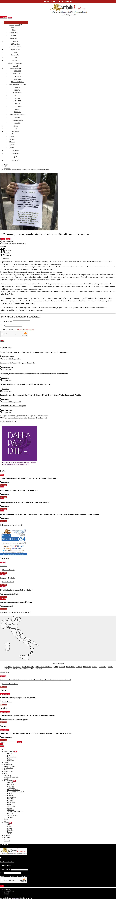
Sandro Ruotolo (7, 367)
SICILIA (17, 109)
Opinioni (3, 562)
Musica (12, 145)
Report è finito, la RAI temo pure (13, 406)
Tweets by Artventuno (7, 862)
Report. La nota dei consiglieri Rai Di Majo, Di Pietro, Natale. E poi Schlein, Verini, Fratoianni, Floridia (40, 395)
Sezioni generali (15, 25)
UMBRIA (17, 117)
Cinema (12, 136)
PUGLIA (17, 104)
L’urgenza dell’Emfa (7, 578)
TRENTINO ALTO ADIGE (17, 115)
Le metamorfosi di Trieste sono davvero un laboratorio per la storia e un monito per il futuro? (35, 680)
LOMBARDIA (17, 93)
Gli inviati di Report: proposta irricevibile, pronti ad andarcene (25, 384)
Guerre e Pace (15, 55)
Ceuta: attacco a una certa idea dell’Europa (16, 602)
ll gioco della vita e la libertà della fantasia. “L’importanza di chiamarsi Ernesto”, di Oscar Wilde (35, 733)
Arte (12, 134)
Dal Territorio (14, 69)
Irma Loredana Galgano (10, 684)
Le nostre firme (9, 891)
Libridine (12, 142)
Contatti (6, 893)
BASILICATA (17, 74)
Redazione (5, 378)
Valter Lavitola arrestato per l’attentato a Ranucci (19, 490)
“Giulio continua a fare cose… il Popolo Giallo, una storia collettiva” (25, 502)
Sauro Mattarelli (7, 606)
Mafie (15, 52)
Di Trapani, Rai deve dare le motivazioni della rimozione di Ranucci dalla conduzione (34, 374)
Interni (13, 27)
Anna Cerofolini (8, 241)
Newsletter (15, 153)
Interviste (16, 151)
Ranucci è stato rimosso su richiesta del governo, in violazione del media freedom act (34, 352)
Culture (13, 35)
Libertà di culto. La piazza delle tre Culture (16, 590)
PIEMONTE (17, 101)
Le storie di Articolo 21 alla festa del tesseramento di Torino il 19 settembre (29, 478)
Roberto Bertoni (7, 410)
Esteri (13, 30)
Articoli (2, 239)
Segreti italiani (15, 49)
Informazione (13, 33)
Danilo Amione (7, 702)
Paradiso (3, 566)
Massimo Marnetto (8, 570)
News (2, 475)
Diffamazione (15, 44)
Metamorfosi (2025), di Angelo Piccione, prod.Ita (18, 698)
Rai (16, 129)
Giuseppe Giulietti (8, 357)
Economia (13, 38)
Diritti (15, 58)
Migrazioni (15, 60)
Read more (3, 485)
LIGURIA (17, 90)
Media (16, 126)
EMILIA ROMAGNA (17, 82)
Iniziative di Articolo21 (15, 63)
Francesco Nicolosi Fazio (10, 594)
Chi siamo (7, 889)
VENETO (17, 123)
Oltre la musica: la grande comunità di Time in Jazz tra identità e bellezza (27, 716)
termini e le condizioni (25, 330)
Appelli (15, 66)
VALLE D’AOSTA (17, 120)
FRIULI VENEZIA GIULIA (17, 85)
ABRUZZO (17, 71)
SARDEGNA (17, 106)
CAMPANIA (17, 79)
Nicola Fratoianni (8, 582)
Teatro (12, 147)
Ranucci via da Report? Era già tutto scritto (17, 363)
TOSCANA (17, 112)
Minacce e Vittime (15, 47)
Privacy (6, 895)
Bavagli (15, 41)
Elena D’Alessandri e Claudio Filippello (14, 720)
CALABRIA (17, 76)
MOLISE (17, 98)
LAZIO (17, 87)
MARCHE (17, 95)
